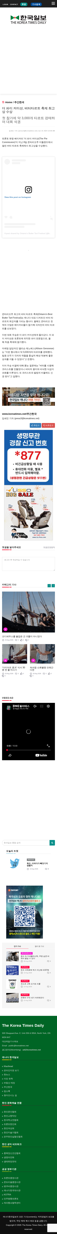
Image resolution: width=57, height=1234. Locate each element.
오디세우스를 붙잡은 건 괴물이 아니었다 (22, 636)
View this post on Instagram (17, 197)
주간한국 (19, 102)
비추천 (49, 425)
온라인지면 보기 (11, 1070)
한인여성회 (9, 1128)
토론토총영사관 (11, 1178)
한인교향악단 (10, 1116)
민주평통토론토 (11, 1199)
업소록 (7, 1091)
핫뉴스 (7, 1074)
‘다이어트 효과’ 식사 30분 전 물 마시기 (13, 668)
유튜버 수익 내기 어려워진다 (32, 998)
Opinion (31, 859)
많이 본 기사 (39, 946)
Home (8, 102)
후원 (24, 4)
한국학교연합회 (11, 1120)
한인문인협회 (10, 1112)
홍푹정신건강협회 (12, 1153)
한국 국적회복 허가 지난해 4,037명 (35, 970)
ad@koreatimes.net (32, 1050)
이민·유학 (8, 1079)
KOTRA (7, 1194)
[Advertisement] (28, 61)
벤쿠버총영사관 (11, 1186)
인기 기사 (17, 946)
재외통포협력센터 (12, 1203)
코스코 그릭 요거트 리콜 (30, 984)
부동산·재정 (9, 1083)
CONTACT (14, 4)
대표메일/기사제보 (10, 1041)
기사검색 (36, 4)
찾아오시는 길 (10, 1095)
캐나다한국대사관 (12, 1190)
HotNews (25, 967)
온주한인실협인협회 (13, 1136)
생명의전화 (9, 1157)
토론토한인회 (10, 1124)
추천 (36, 425)
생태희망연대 (10, 1161)
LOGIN (5, 4)
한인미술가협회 (11, 1132)
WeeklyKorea (27, 953)
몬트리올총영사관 (12, 1182)
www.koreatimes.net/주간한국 (19, 414)
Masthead (8, 1066)
